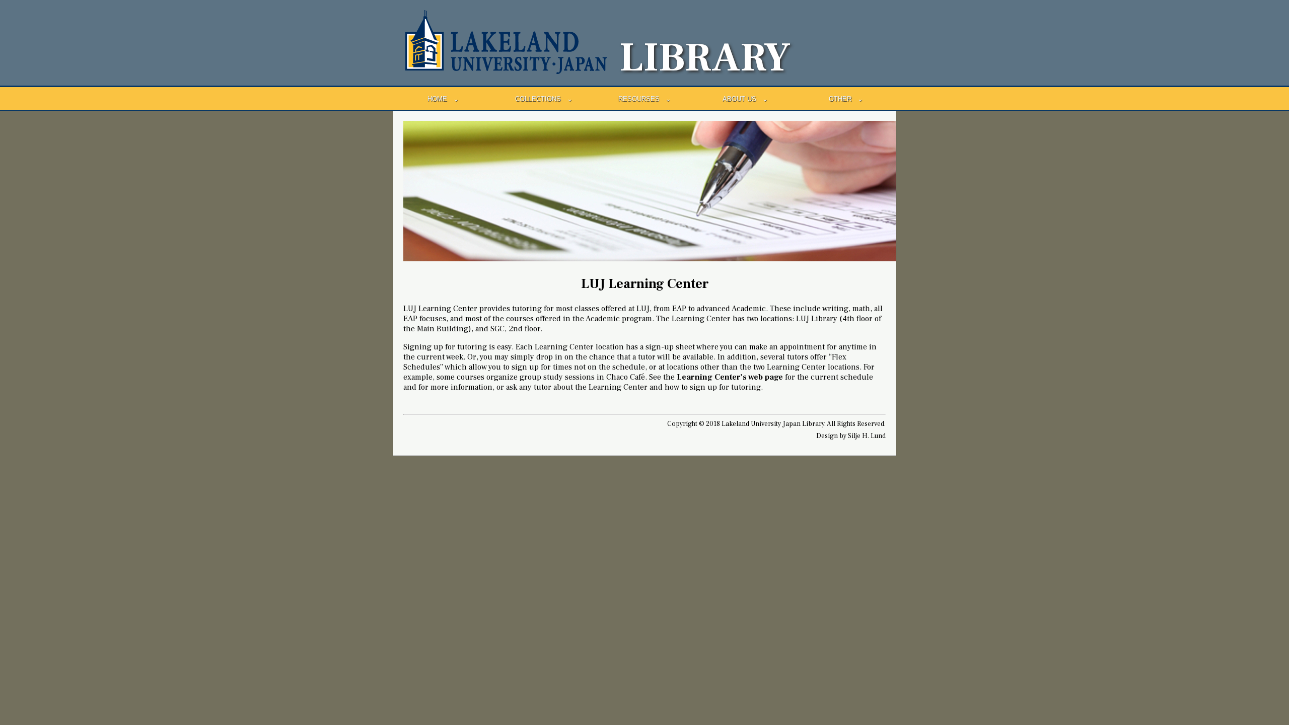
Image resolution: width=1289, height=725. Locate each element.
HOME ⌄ (443, 99)
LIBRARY (705, 58)
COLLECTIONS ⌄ (543, 99)
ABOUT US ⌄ (745, 99)
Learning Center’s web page (730, 377)
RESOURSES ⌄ (644, 99)
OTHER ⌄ (846, 99)
